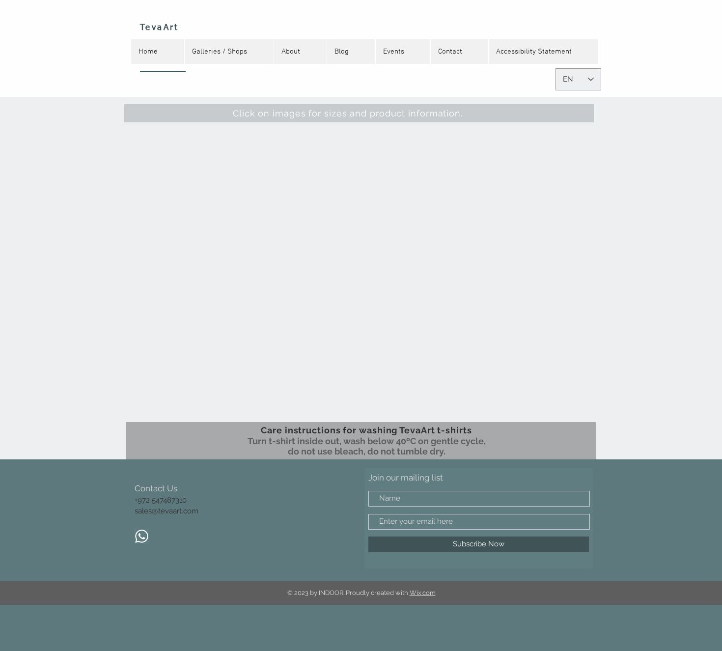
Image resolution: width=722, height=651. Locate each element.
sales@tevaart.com (166, 511)
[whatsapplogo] (141, 536)
